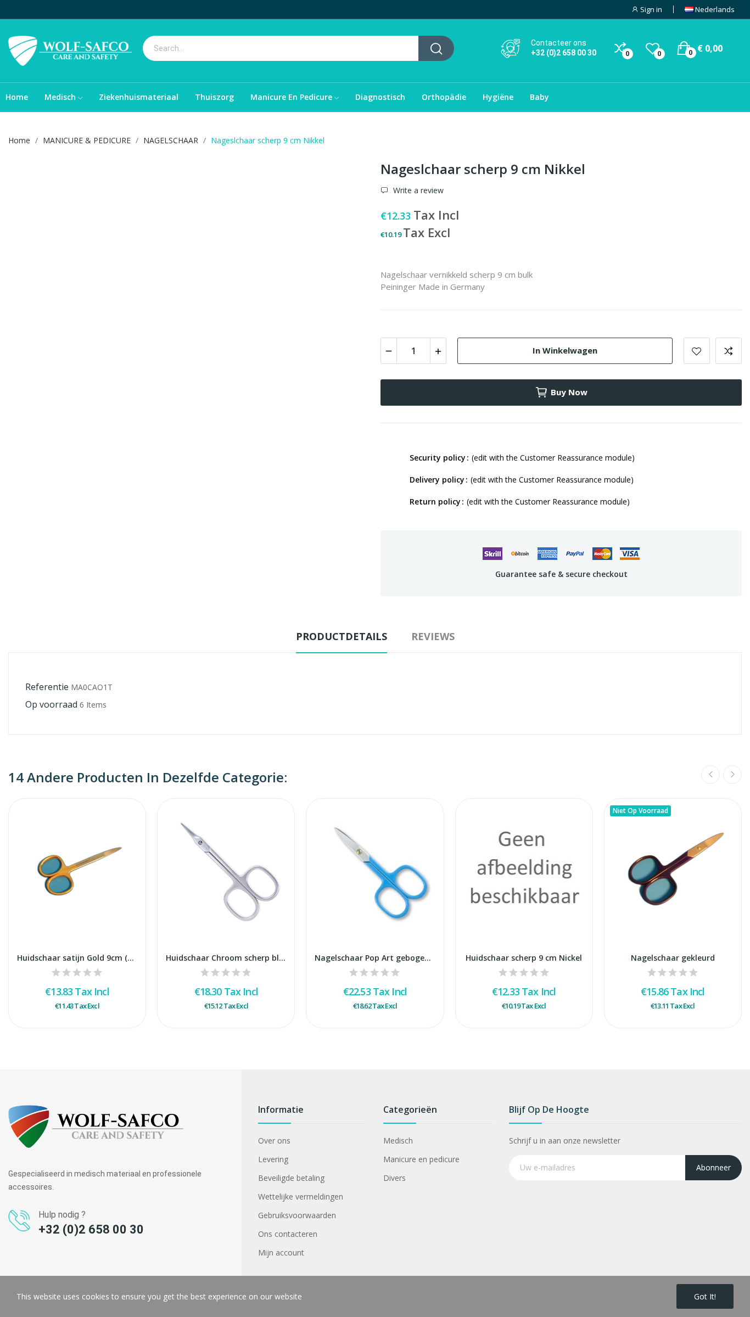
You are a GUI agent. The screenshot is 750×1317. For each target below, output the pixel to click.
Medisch (398, 1140)
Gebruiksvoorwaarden (297, 1215)
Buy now (569, 391)
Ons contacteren (287, 1234)
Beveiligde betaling (291, 1178)
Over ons (274, 1140)
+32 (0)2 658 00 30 (563, 53)
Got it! (705, 1296)
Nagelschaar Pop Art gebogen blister (375, 957)
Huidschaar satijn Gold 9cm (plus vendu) (77, 957)
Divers (394, 1178)
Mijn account (281, 1252)
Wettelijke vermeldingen (300, 1196)
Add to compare (728, 351)
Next (732, 774)
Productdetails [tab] (341, 636)
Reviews (433, 636)
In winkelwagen (565, 350)
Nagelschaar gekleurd (673, 957)
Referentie (47, 687)
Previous (710, 774)
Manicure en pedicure (421, 1159)
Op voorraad (51, 704)
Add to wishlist (697, 351)
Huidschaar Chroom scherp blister (226, 957)
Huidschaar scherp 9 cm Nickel (524, 957)
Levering (273, 1159)
